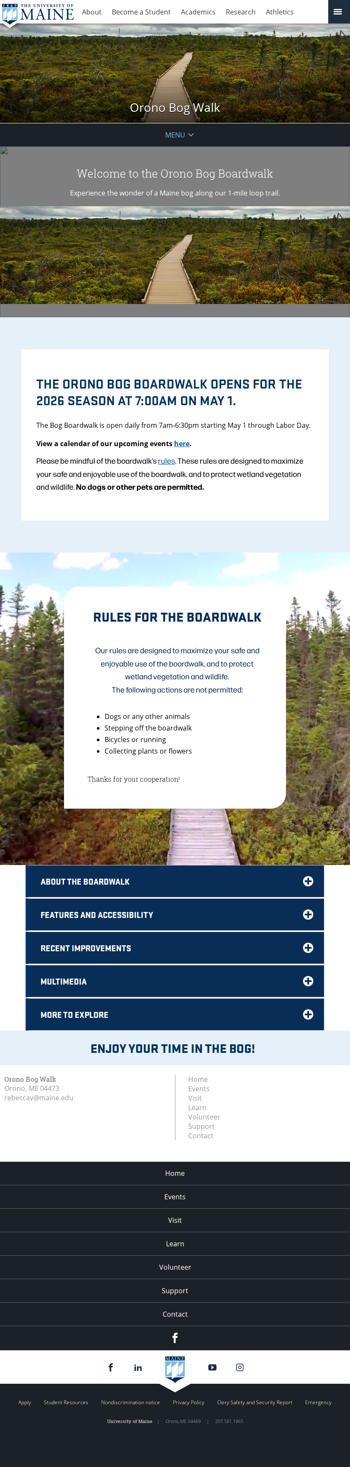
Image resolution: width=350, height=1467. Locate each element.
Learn (197, 1107)
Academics (198, 12)
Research (241, 12)
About (92, 12)
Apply (24, 1402)
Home (198, 1079)
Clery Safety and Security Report (254, 1402)
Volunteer (204, 1117)
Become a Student (141, 12)
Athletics (280, 12)
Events (199, 1088)
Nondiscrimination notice (130, 1402)
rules (166, 460)
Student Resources (66, 1402)
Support (201, 1126)
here (182, 443)
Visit (195, 1098)
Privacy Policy (188, 1402)
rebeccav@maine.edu (38, 1097)
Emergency (318, 1402)
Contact (200, 1135)
